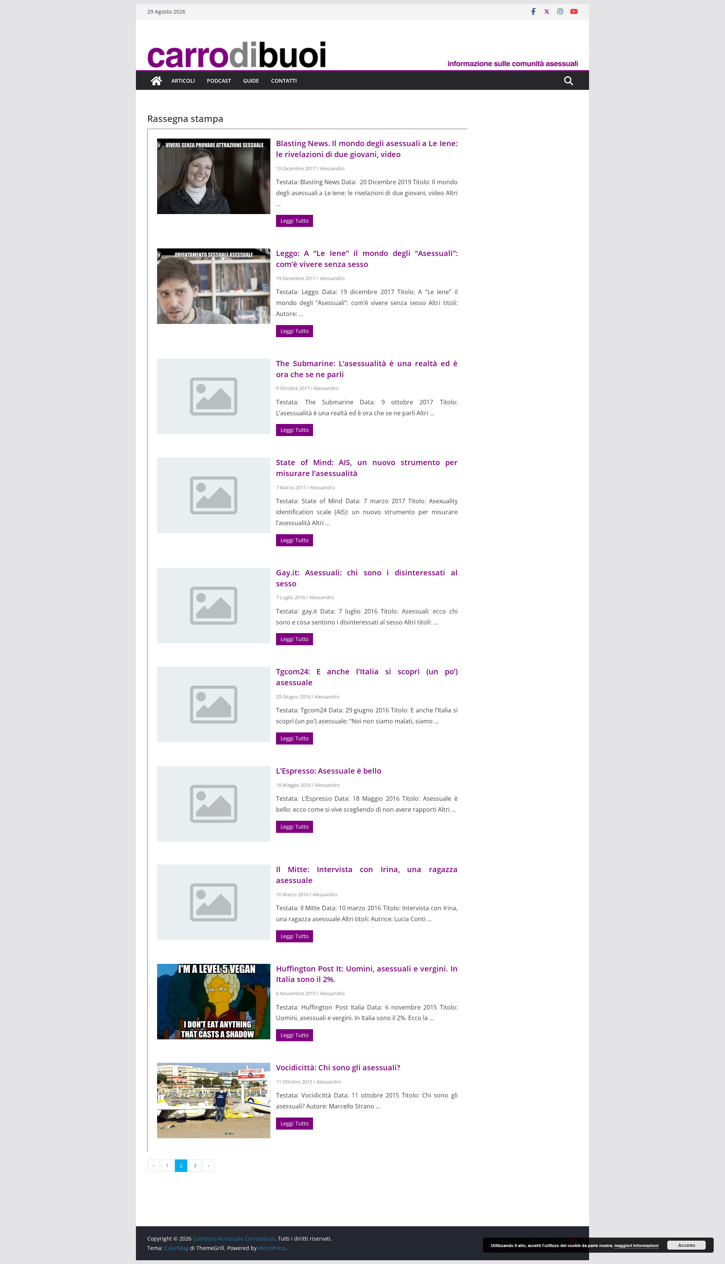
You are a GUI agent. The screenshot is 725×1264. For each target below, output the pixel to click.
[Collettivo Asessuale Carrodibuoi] (362, 43)
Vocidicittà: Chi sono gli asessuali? (338, 1067)
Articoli (183, 80)
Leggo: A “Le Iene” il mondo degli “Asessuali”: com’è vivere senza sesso (367, 258)
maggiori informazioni (636, 1245)
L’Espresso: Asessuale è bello (328, 771)
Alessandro (332, 168)
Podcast (219, 80)
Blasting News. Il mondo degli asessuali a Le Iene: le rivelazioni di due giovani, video (367, 148)
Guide (251, 80)
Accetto (686, 1245)
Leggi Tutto (295, 220)
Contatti (284, 80)
